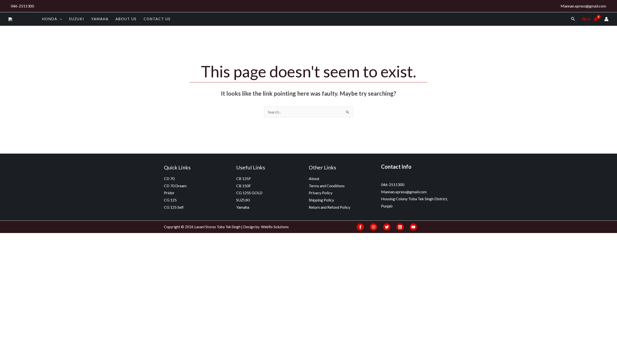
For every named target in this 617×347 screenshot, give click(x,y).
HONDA (49, 19)
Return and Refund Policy (329, 207)
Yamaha (100, 19)
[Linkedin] (400, 227)
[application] (59, 19)
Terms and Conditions (327, 185)
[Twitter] (386, 227)
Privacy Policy (320, 192)
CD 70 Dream (175, 185)
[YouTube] (413, 227)
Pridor (169, 192)
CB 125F (243, 178)
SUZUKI (76, 19)
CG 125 (170, 200)
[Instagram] (373, 227)
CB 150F (243, 185)
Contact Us (157, 19)
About (314, 178)
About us (126, 19)
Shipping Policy (321, 200)
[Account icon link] (606, 19)
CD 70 (169, 178)
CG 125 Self (174, 207)
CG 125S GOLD (249, 192)
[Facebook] (360, 227)
